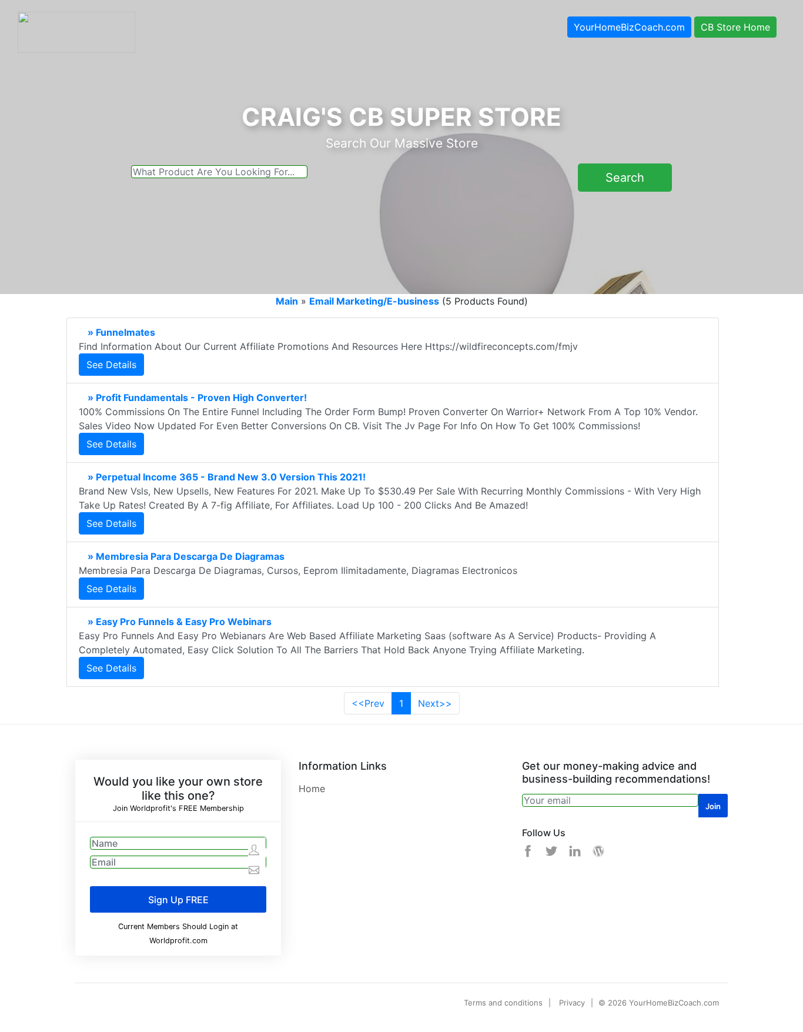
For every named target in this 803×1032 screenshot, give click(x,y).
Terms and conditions (503, 1002)
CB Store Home (735, 27)
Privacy (572, 1002)
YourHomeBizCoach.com (629, 27)
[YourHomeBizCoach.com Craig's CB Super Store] (76, 31)
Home (312, 788)
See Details (111, 364)
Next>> (435, 703)
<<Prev (368, 703)
